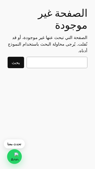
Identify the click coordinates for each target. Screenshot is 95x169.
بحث (16, 62)
